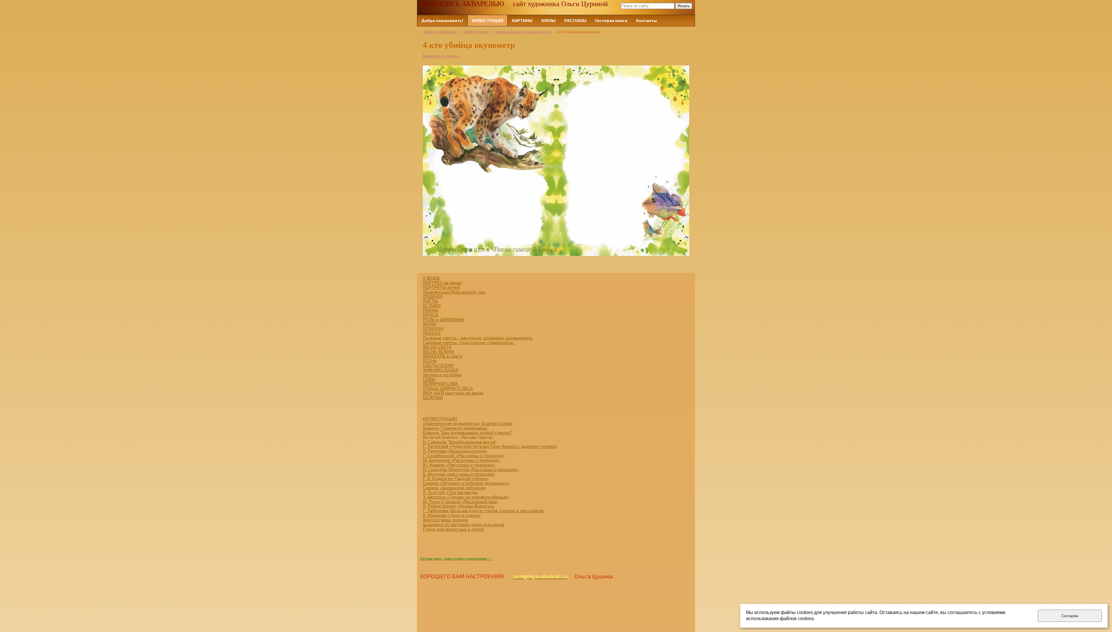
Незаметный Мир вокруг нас (454, 292)
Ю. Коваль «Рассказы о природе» (459, 464)
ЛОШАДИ (432, 296)
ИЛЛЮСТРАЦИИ (476, 32)
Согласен (1070, 616)
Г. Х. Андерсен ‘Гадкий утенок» (456, 478)
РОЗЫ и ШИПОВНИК (443, 319)
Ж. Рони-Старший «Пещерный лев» (460, 501)
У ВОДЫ (431, 278)
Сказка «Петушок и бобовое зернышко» (466, 483)
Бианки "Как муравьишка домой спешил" (467, 432)
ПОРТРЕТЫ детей (441, 287)
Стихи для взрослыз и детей (453, 529)
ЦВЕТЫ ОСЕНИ (438, 365)
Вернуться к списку (441, 55)
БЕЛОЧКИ (433, 397)
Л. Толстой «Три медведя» (450, 492)
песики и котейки (442, 374)
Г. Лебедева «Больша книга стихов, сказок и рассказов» (484, 510)
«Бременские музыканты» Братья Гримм (468, 423)
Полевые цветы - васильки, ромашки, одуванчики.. (478, 337)
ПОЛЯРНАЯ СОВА (440, 383)
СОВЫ (429, 379)
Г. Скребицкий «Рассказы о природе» (464, 455)
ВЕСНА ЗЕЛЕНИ (438, 351)
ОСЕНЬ (430, 360)
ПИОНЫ (430, 310)
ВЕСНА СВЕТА (437, 347)
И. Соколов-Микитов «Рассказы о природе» (471, 469)
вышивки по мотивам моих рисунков (463, 524)
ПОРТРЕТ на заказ (442, 282)
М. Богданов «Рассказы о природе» (461, 460)
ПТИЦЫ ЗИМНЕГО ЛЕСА (448, 388)
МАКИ (429, 323)
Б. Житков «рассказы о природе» (459, 474)
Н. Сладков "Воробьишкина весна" (459, 441)
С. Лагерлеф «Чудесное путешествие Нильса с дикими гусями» (490, 446)
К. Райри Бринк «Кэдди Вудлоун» (459, 505)
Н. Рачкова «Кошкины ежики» (455, 450)
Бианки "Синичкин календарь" (455, 428)
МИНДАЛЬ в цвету (443, 356)
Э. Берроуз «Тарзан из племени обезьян (466, 497)
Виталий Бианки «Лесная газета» (523, 32)
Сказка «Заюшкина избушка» (454, 487)
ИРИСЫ (430, 314)
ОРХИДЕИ (433, 328)
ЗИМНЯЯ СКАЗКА (440, 370)
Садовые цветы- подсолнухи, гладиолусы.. (469, 342)
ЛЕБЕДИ (431, 333)
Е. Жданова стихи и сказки (451, 515)
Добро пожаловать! (440, 32)
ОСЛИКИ (431, 305)
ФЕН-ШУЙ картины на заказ (453, 392)
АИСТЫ (430, 301)
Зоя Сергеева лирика (445, 519)
